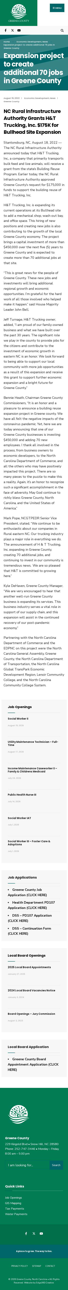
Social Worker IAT (19, 818)
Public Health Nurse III (22, 795)
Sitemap (36, 1266)
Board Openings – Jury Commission (31, 1014)
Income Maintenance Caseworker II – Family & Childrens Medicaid (32, 770)
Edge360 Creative (45, 1282)
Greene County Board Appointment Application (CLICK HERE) (33, 1064)
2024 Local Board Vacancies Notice (31, 990)
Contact (50, 1266)
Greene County (11, 101)
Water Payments (16, 1214)
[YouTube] (18, 30)
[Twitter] (12, 30)
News (45, 41)
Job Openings (20, 707)
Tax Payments (14, 1209)
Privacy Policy (19, 1266)
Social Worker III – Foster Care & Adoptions (29, 842)
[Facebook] (6, 30)
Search (56, 1165)
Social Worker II (18, 718)
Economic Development (29, 41)
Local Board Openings (27, 955)
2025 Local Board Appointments (29, 967)
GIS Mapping (13, 1203)
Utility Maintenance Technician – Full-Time (33, 743)
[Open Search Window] (62, 30)
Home (7, 41)
